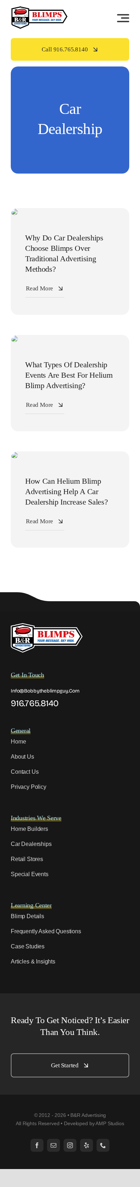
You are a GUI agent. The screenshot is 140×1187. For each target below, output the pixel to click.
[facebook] (37, 1145)
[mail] (53, 1145)
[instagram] (70, 1145)
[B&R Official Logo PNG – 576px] (39, 8)
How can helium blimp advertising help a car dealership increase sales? (66, 491)
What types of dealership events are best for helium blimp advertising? (68, 375)
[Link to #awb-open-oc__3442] (123, 18)
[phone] (103, 1145)
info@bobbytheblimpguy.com (45, 691)
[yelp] (86, 1145)
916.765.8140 (35, 703)
